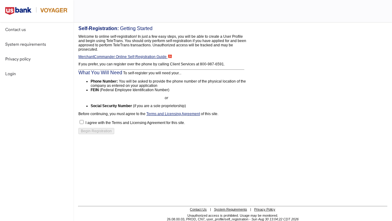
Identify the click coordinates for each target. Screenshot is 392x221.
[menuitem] (37, 29)
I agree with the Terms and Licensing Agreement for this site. (135, 123)
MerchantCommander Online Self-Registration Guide (123, 56)
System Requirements (230, 209)
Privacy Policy (264, 209)
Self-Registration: (115, 28)
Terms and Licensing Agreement (173, 114)
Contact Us (198, 209)
